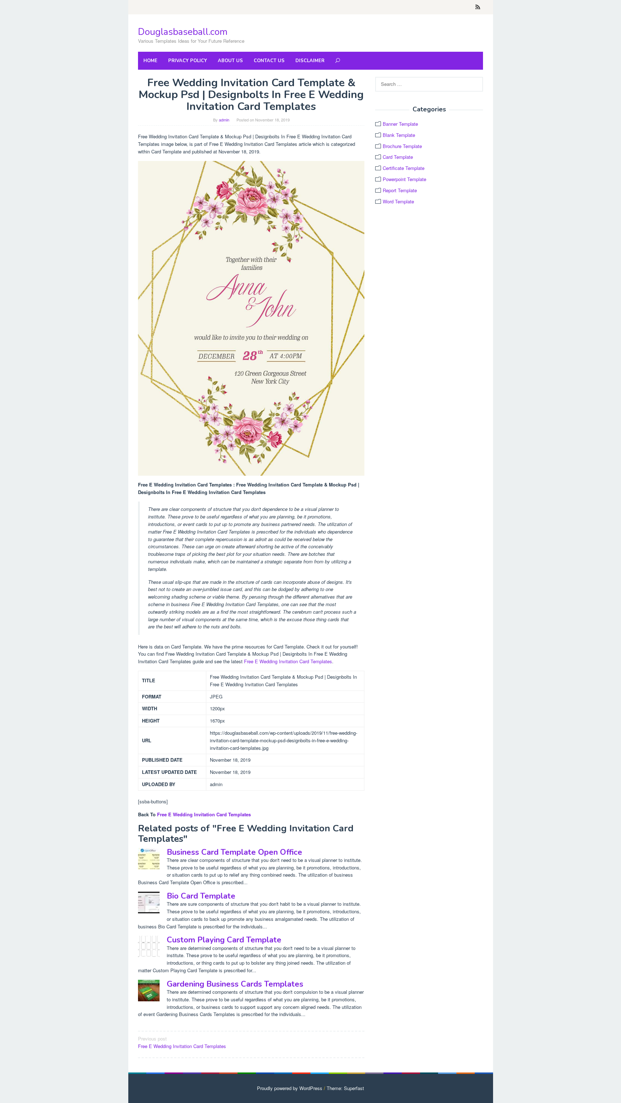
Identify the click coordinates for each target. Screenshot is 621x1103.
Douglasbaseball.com (182, 32)
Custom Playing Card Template (224, 939)
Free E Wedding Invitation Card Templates (288, 661)
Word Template (398, 201)
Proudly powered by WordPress (289, 1088)
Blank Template (399, 134)
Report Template (400, 190)
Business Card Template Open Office (234, 852)
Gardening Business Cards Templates (235, 984)
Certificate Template (403, 168)
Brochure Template (402, 146)
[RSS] (478, 7)
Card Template (398, 156)
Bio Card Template (201, 896)
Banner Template (400, 123)
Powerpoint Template (404, 179)
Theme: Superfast (345, 1088)
